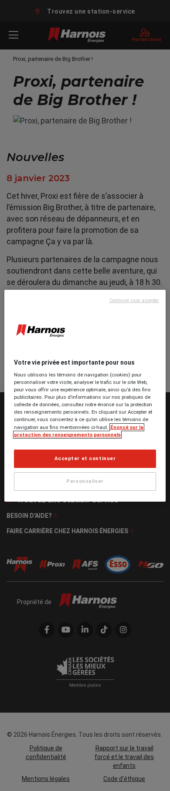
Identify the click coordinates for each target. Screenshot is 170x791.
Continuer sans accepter (134, 300)
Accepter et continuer (85, 458)
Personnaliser (84, 481)
